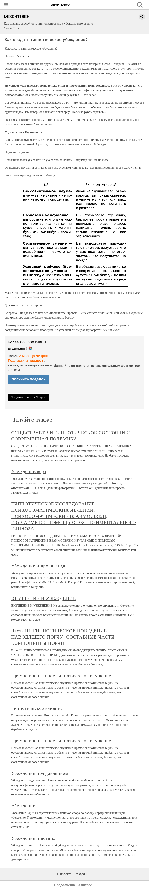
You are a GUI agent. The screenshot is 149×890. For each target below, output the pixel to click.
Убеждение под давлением (39, 773)
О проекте (64, 874)
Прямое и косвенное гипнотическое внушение (61, 675)
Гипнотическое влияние (37, 708)
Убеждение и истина (33, 838)
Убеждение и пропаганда (38, 566)
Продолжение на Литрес (28, 397)
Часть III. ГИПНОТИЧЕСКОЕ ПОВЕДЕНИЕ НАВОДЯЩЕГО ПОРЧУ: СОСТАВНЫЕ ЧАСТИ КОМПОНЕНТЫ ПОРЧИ (63, 637)
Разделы (81, 874)
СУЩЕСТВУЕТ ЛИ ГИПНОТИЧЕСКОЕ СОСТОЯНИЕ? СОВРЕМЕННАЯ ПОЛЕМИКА (70, 435)
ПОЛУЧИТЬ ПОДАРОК (28, 379)
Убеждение (23, 805)
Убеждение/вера (28, 471)
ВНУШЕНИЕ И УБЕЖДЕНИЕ (43, 598)
